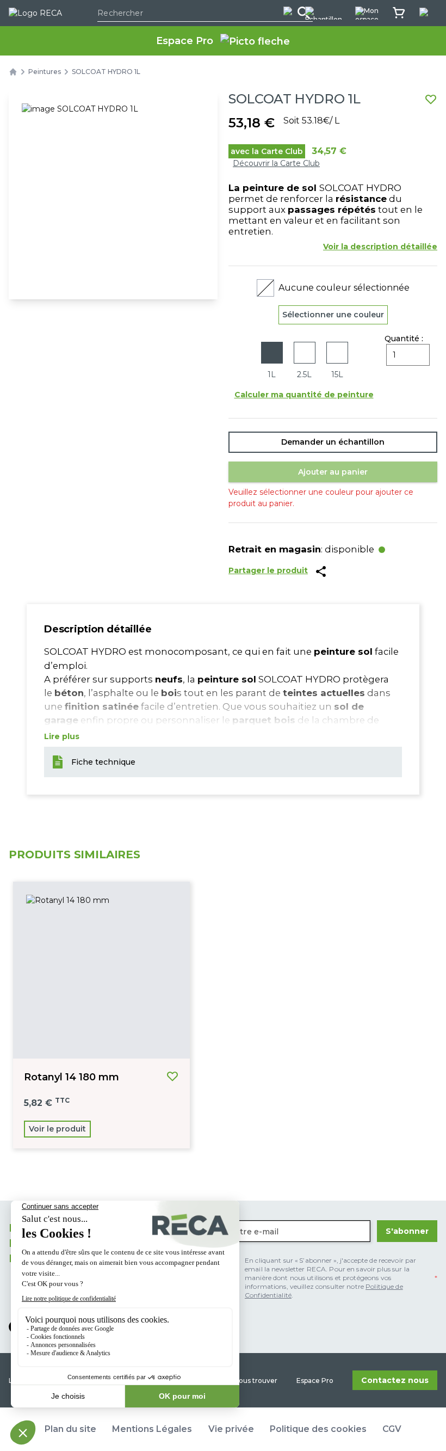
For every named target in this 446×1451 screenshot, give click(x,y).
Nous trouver (255, 1380)
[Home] (13, 71)
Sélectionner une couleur (333, 314)
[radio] (272, 361)
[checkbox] (330, 1278)
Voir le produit (57, 1129)
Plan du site (70, 1429)
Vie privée (231, 1429)
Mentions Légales (152, 1429)
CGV (391, 1429)
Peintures (44, 71)
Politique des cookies (318, 1429)
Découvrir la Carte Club (276, 163)
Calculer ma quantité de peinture (304, 394)
